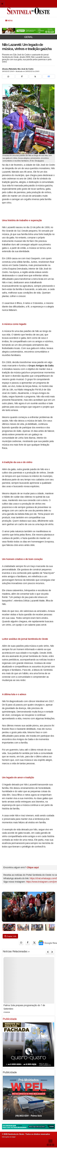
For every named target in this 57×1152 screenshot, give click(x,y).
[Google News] (48, 76)
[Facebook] (22, 76)
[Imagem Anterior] (5, 907)
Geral (28, 37)
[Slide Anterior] (48, 952)
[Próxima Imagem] (51, 907)
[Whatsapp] (8, 76)
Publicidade (10, 1018)
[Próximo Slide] (52, 952)
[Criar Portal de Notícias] (50, 1142)
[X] (35, 76)
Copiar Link (11, 936)
